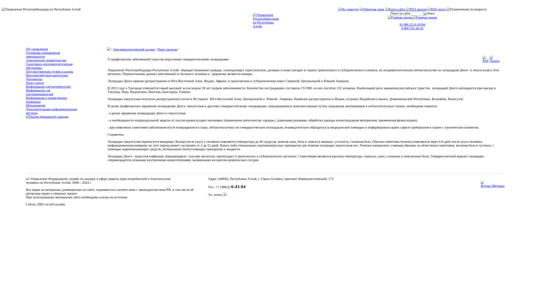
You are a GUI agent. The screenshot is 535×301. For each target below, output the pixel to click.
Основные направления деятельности (43, 54)
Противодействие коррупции (47, 75)
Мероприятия (35, 105)
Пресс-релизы (167, 49)
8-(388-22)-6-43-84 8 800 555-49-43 (412, 26)
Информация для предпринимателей (39, 92)
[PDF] (486, 61)
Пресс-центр (35, 83)
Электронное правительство (46, 60)
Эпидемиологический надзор (134, 49)
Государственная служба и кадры (49, 71)
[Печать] (495, 61)
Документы (34, 79)
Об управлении (37, 49)
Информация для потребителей (48, 86)
